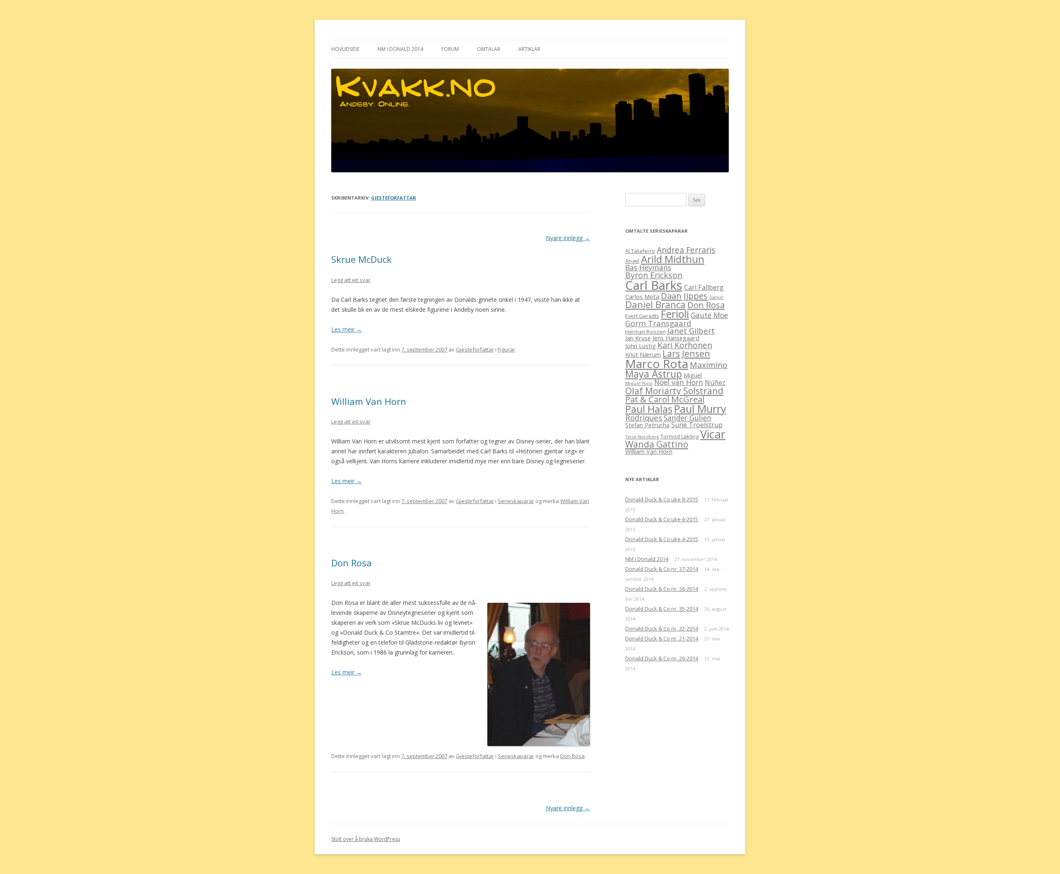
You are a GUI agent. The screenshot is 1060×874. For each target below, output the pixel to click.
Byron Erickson (653, 275)
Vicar (712, 434)
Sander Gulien (687, 418)
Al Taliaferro (640, 251)
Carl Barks (653, 285)
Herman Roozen (645, 331)
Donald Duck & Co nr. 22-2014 (661, 628)
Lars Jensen (686, 353)
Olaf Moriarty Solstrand (674, 391)
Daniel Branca (655, 304)
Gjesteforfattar (393, 198)
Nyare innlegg (568, 238)
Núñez (715, 382)
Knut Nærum (643, 354)
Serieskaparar (516, 501)
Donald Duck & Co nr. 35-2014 (661, 608)
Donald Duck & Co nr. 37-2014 (661, 569)
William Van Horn (368, 401)
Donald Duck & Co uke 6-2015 (661, 519)
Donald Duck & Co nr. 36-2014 (661, 588)
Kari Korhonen (685, 345)
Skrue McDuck (361, 259)
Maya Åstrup (653, 373)
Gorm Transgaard (658, 323)
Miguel (693, 375)
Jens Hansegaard (676, 338)
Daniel (716, 297)
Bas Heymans (648, 267)
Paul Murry (700, 409)
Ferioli (675, 314)
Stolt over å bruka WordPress (365, 839)
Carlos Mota (642, 296)
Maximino (709, 365)
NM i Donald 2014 (400, 49)
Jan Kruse (638, 338)
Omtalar (488, 49)
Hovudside (345, 49)
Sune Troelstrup (697, 424)
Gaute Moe (709, 315)
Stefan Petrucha (647, 425)
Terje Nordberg (642, 437)
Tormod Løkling (679, 436)
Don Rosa (351, 562)
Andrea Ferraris (686, 249)
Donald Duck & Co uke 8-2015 (661, 499)
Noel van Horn (678, 382)
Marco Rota (656, 363)
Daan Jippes (684, 295)
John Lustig (640, 346)
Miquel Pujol (639, 383)
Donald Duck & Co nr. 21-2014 (661, 638)
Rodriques (643, 417)
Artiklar (529, 49)
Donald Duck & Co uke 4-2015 (661, 539)
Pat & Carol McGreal (664, 399)
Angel (632, 261)
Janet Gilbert (691, 330)
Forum (450, 49)
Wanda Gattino (656, 444)
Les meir (346, 329)
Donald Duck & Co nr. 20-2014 (661, 658)
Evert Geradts (642, 316)
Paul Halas (648, 409)
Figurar (506, 349)
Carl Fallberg (704, 287)
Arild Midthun (672, 259)
